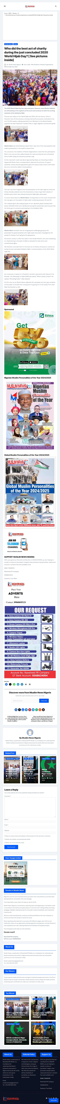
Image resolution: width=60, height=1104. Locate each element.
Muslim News (8, 44)
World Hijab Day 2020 (11, 67)
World (31, 758)
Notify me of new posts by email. (15, 842)
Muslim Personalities (46, 1024)
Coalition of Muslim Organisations (43, 64)
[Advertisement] (30, 28)
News (15, 44)
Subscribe (44, 700)
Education (36, 1024)
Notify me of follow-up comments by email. (18, 839)
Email (6, 825)
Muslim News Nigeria (15, 64)
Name (6, 819)
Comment (7, 796)
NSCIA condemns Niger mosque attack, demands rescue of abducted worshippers (16, 1041)
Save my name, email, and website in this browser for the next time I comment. (28, 836)
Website (6, 830)
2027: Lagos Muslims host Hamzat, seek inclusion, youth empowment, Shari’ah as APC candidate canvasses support (16, 1018)
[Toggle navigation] (5, 6)
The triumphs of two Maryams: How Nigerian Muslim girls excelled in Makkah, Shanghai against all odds (43, 1042)
